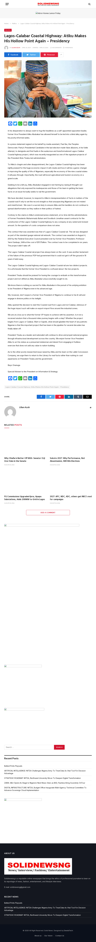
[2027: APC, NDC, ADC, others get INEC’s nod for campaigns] (71, 481)
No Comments (57, 47)
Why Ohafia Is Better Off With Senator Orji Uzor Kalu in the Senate (24, 460)
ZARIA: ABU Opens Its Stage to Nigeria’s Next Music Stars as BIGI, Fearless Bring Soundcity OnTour (44, 783)
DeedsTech (68, 930)
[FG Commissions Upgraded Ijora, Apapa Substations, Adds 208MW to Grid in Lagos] (25, 481)
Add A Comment (47, 513)
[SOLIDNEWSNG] (48, 4)
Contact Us (59, 936)
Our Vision (48, 936)
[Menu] (7, 4)
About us (38, 936)
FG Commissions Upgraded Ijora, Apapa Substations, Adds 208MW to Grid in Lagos (24, 498)
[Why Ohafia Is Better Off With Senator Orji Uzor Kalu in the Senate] (25, 443)
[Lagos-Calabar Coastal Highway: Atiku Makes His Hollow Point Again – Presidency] (48, 89)
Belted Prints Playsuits (13, 766)
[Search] (89, 4)
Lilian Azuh (16, 47)
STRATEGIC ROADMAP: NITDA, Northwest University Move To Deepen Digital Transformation (42, 778)
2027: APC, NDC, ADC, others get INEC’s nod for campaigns (71, 498)
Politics (8, 30)
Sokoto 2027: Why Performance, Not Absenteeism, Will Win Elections (67, 460)
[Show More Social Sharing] (61, 54)
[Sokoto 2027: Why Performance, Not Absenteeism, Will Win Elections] (71, 443)
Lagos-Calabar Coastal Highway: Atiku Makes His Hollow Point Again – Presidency (37, 387)
